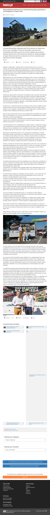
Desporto (10, 429)
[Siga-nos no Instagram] (46, 1)
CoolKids (28, 490)
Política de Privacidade (8, 488)
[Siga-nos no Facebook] (41, 1)
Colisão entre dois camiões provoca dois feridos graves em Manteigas (24, 465)
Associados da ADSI (41, 511)
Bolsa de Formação (7, 498)
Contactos (5, 490)
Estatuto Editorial (7, 487)
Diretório (33, 5)
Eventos (29, 5)
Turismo (37, 5)
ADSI (13, 512)
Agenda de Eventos (30, 487)
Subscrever (25, 477)
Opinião (45, 5)
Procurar (37, 1)
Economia (41, 5)
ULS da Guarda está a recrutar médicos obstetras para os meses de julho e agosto (25, 461)
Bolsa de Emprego (7, 499)
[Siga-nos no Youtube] (44, 1)
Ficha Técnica (6, 486)
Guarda (16, 430)
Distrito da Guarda (11, 430)
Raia (27, 488)
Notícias (24, 5)
